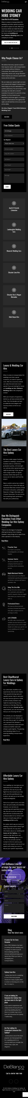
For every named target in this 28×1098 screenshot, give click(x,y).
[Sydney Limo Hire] (14, 978)
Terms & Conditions (16, 1090)
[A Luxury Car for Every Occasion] (14, 950)
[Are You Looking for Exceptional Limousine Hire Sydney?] (14, 1037)
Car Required (7, 140)
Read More (5, 541)
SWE (14, 1091)
